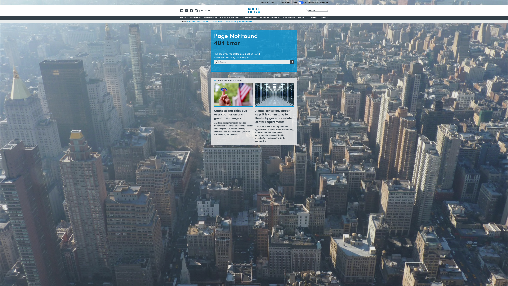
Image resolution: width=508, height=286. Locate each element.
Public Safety (289, 18)
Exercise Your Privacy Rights (318, 2)
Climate (206, 22)
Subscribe (205, 10)
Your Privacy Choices (289, 2)
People (301, 18)
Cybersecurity (210, 18)
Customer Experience (270, 18)
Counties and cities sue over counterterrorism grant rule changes (230, 114)
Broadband (217, 22)
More (323, 18)
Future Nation (194, 22)
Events (314, 18)
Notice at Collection (269, 2)
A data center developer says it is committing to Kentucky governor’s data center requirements (273, 116)
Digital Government (229, 18)
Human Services (245, 22)
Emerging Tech (250, 18)
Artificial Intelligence (190, 18)
